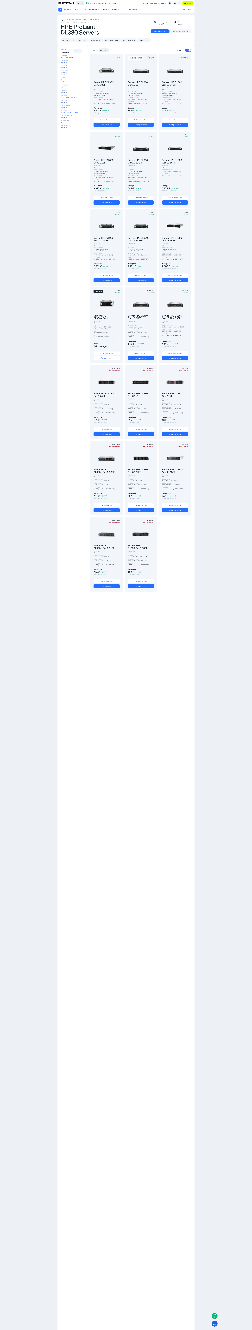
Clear (78, 51)
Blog (184, 10)
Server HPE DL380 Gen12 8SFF (172, 161)
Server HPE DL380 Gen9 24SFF (103, 394)
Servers (66, 10)
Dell (75, 10)
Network (114, 10)
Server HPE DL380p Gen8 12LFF (138, 470)
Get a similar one (106, 429)
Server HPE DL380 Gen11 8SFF (103, 83)
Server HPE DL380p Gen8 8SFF (104, 470)
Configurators (92, 10)
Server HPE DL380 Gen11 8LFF (172, 239)
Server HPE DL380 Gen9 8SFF (138, 546)
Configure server (160, 31)
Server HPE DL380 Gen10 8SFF (138, 83)
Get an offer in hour (106, 120)
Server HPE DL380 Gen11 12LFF (103, 161)
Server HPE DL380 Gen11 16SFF (103, 239)
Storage (104, 10)
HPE (82, 10)
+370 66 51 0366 (95, 3)
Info (189, 10)
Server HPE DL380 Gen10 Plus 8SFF (172, 316)
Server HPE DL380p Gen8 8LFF (104, 546)
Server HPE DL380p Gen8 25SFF (138, 394)
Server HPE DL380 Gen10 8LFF (138, 316)
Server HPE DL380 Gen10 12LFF (138, 161)
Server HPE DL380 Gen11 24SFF (138, 239)
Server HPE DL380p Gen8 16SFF (172, 470)
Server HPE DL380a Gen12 (102, 316)
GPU (123, 10)
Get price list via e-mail (180, 31)
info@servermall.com (109, 3)
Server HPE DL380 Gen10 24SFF (172, 83)
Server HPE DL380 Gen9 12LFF (172, 394)
